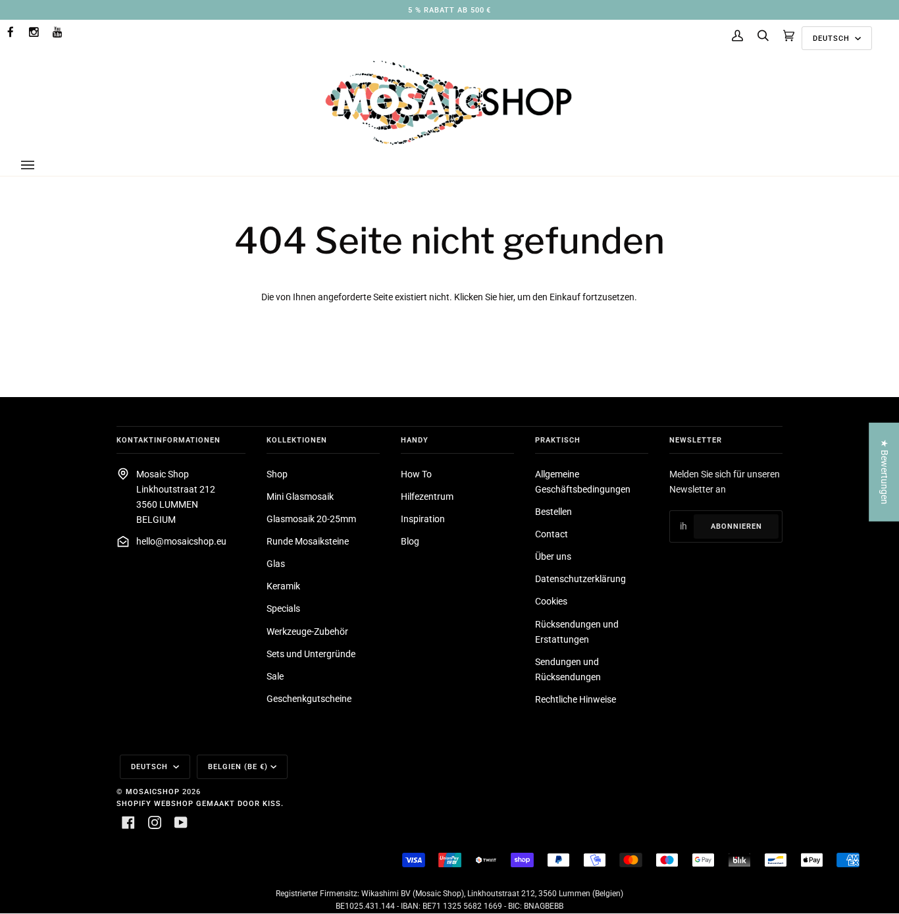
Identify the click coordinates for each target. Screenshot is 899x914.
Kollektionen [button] (297, 439)
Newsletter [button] (695, 439)
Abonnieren (736, 526)
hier (506, 297)
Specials (283, 608)
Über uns (553, 556)
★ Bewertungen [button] (884, 471)
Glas (276, 564)
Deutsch (832, 38)
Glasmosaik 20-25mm (311, 519)
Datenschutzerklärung (580, 579)
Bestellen (553, 512)
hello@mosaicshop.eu (181, 541)
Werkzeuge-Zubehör (307, 631)
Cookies (551, 601)
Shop (277, 474)
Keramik (283, 586)
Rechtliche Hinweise (575, 699)
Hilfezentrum (427, 496)
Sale (275, 676)
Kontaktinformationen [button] (168, 439)
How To (416, 474)
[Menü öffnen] (41, 165)
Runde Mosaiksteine (308, 541)
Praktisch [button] (557, 439)
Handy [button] (414, 439)
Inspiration (423, 519)
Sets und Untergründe (311, 654)
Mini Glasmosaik (300, 496)
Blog (410, 541)
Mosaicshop (153, 791)
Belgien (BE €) (238, 766)
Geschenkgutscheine (309, 699)
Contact (551, 534)
